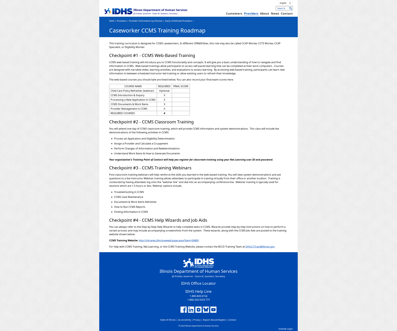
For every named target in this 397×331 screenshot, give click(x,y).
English (283, 3)
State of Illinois (168, 319)
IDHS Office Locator (198, 283)
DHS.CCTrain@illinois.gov (260, 246)
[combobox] (285, 3)
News (275, 13)
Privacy (197, 319)
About (264, 13)
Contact (287, 13)
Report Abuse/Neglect (214, 319)
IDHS (111, 20)
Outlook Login (285, 328)
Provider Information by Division (146, 20)
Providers (251, 13)
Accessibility (184, 319)
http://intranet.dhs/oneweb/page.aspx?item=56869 (169, 240)
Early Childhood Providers (178, 20)
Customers (234, 13)
